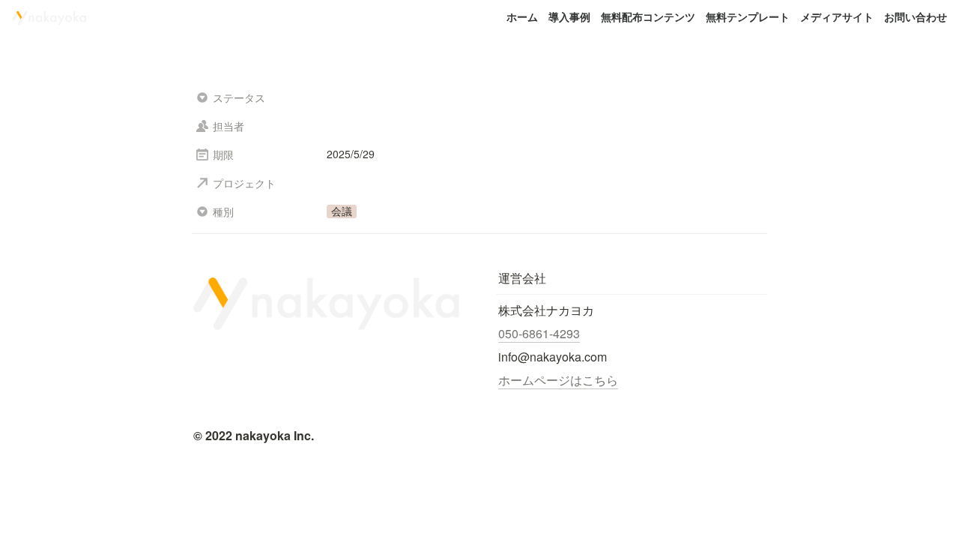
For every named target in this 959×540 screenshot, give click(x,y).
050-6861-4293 (539, 333)
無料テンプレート (748, 16)
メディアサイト (837, 16)
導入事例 (569, 16)
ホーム (522, 16)
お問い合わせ (915, 16)
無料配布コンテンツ (648, 16)
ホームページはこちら (558, 379)
